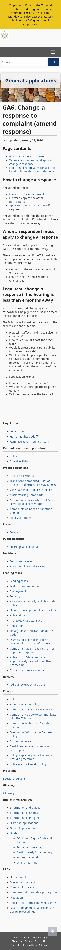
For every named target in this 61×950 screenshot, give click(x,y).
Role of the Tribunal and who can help (34, 903)
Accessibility (41, 941)
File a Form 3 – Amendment (26, 194)
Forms (14, 532)
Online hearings (27, 862)
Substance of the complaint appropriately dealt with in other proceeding (31, 661)
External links (30, 944)
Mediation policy (20, 741)
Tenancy (15, 596)
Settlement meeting (29, 847)
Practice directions (22, 476)
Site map (43, 944)
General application (22, 828)
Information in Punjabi (24, 818)
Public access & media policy (28, 764)
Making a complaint (22, 882)
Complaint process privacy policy (31, 709)
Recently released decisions (27, 566)
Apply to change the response (28, 205)
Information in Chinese (24, 813)
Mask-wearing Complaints (26, 495)
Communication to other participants (34, 892)
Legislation (17, 431)
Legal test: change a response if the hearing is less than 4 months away (32, 169)
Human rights (19, 877)
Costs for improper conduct (28, 670)
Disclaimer (17, 941)
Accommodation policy (24, 704)
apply (31, 245)
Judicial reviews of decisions (27, 685)
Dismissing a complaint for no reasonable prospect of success (30, 641)
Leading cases (19, 581)
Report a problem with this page (30, 937)
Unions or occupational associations (33, 610)
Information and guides (25, 807)
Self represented (27, 857)
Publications (18, 615)
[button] (52, 931)
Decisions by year (21, 561)
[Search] (53, 62)
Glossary (8, 793)
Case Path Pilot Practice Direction (31, 490)
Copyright (15, 944)
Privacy (28, 941)
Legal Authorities (21, 518)
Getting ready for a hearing (34, 852)
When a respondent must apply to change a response (31, 162)
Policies (14, 699)
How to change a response (26, 156)
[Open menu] (53, 52)
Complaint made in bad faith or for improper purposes (32, 650)
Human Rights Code (22, 436)
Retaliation (17, 626)
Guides (14, 833)
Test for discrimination (24, 586)
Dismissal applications (24, 823)
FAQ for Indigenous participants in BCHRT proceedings (32, 909)
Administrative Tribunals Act (28, 441)
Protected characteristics (26, 620)
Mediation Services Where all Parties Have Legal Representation (33, 502)
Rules (13, 456)
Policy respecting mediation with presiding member (31, 757)
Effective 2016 (19, 461)
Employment (18, 591)
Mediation (16, 897)
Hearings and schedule (24, 547)
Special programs (14, 778)
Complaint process (22, 887)
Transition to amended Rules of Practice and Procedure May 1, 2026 (33, 483)
